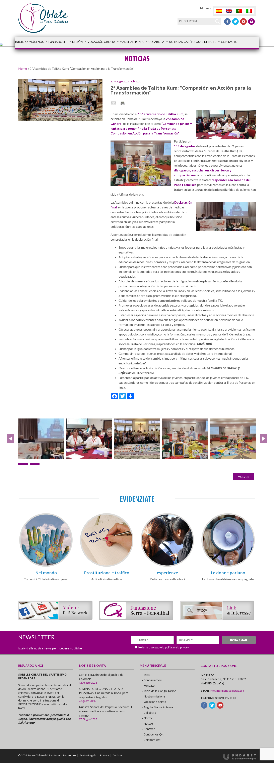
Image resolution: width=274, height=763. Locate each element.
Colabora (156, 41)
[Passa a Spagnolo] (219, 11)
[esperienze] (167, 566)
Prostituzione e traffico (106, 572)
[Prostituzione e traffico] (107, 566)
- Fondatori (149, 685)
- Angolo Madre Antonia (157, 707)
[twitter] (235, 21)
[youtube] (243, 21)
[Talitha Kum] (89, 438)
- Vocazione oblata (154, 702)
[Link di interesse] (217, 619)
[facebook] (227, 21)
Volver (243, 476)
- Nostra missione (153, 696)
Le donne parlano (228, 572)
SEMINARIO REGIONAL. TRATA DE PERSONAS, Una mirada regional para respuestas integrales (103, 693)
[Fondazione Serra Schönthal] (136, 619)
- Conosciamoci (152, 680)
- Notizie (147, 718)
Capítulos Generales (200, 41)
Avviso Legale (88, 755)
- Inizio (146, 675)
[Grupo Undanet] (239, 759)
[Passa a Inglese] (229, 11)
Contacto (229, 41)
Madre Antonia (132, 41)
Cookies (118, 755)
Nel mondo (46, 572)
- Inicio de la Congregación (159, 691)
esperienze (167, 572)
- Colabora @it (151, 740)
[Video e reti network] (55, 619)
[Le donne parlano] (228, 566)
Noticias (176, 41)
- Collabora (149, 713)
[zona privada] (251, 21)
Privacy (104, 755)
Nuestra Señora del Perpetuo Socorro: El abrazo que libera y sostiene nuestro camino (105, 711)
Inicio (19, 41)
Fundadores (58, 41)
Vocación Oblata (101, 41)
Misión (77, 41)
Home (22, 68)
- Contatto (148, 729)
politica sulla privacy (177, 647)
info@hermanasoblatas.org (227, 690)
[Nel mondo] (46, 566)
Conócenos (34, 41)
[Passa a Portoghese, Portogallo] (239, 11)
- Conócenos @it (152, 734)
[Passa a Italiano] (249, 11)
